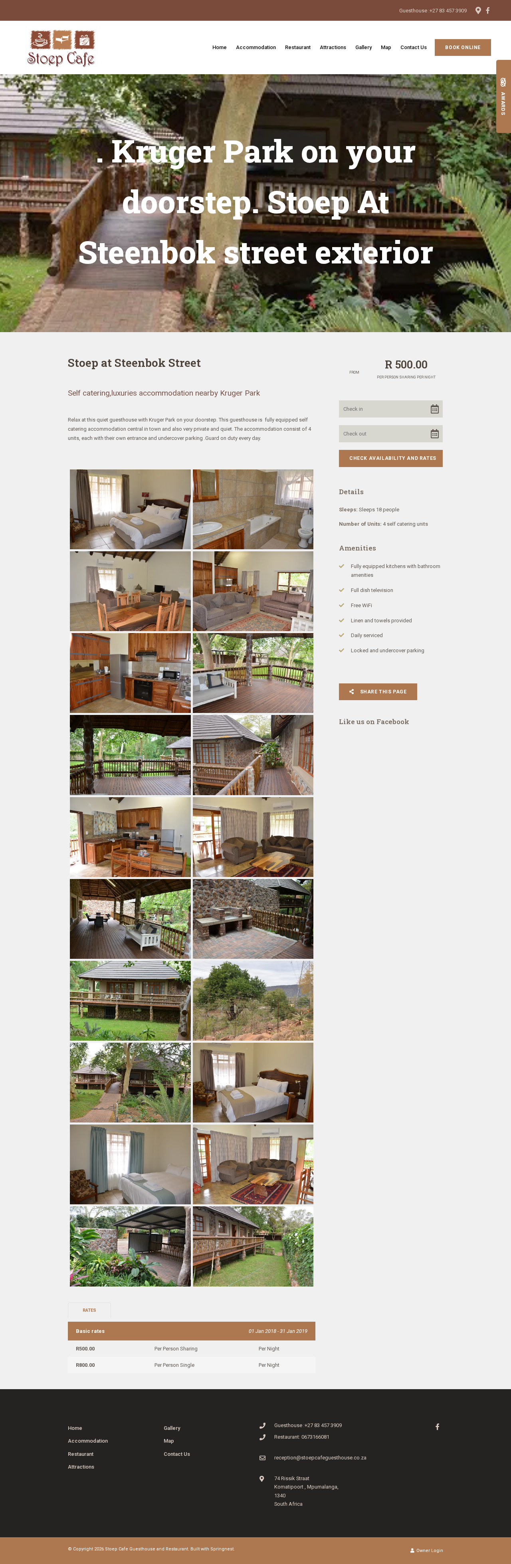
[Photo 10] (253, 837)
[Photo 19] (130, 1246)
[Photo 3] (130, 591)
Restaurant (298, 47)
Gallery (363, 47)
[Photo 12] (253, 919)
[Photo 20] (253, 1246)
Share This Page (382, 692)
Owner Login (429, 1550)
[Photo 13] (130, 1001)
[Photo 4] (253, 591)
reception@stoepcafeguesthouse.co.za (320, 1458)
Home (219, 47)
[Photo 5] (130, 673)
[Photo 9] (130, 837)
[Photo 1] (130, 509)
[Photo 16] (253, 1083)
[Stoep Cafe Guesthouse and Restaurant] (61, 47)
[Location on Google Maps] (478, 10)
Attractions (333, 47)
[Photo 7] (130, 755)
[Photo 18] (253, 1164)
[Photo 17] (130, 1164)
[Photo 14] (253, 1001)
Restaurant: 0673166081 (301, 1437)
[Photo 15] (130, 1083)
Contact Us (413, 47)
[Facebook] (488, 10)
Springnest (222, 1549)
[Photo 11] (130, 919)
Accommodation (256, 47)
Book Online (463, 47)
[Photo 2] (253, 509)
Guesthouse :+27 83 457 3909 (433, 10)
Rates (89, 1310)
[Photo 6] (253, 673)
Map (386, 47)
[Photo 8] (253, 755)
